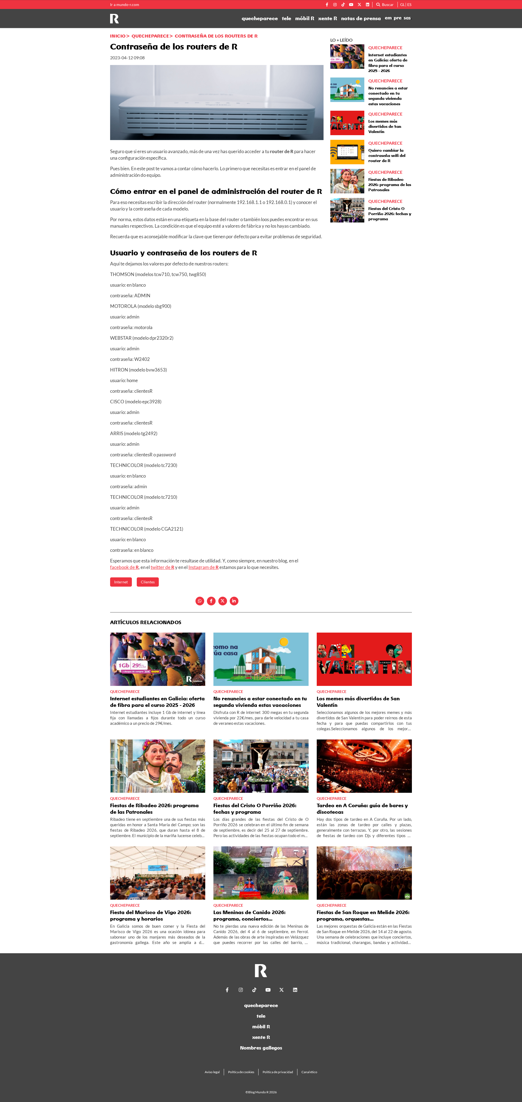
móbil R (304, 18)
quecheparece (260, 18)
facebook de (124, 567)
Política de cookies (241, 1072)
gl (402, 4)
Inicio (118, 36)
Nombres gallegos (261, 1048)
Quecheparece (150, 36)
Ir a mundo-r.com (124, 5)
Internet (121, 582)
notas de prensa (361, 18)
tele (286, 18)
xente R (327, 18)
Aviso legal (212, 1072)
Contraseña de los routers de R (216, 36)
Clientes (148, 582)
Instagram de (203, 567)
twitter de (162, 567)
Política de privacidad (278, 1072)
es (409, 4)
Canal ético (309, 1072)
